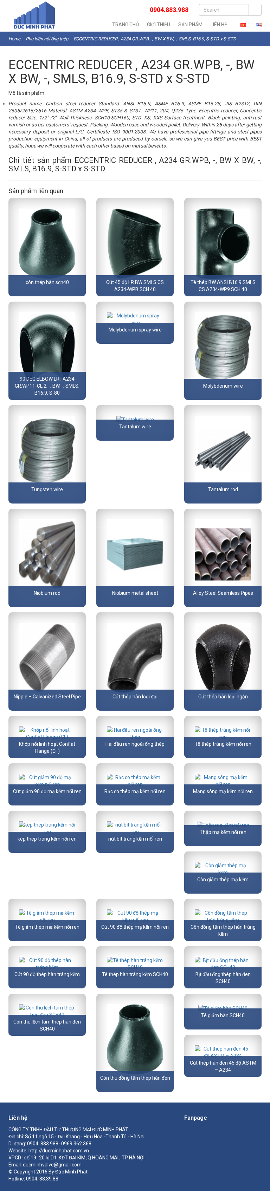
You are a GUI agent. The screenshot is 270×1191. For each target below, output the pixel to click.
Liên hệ (219, 24)
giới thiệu (158, 24)
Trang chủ (125, 24)
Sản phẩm (190, 24)
